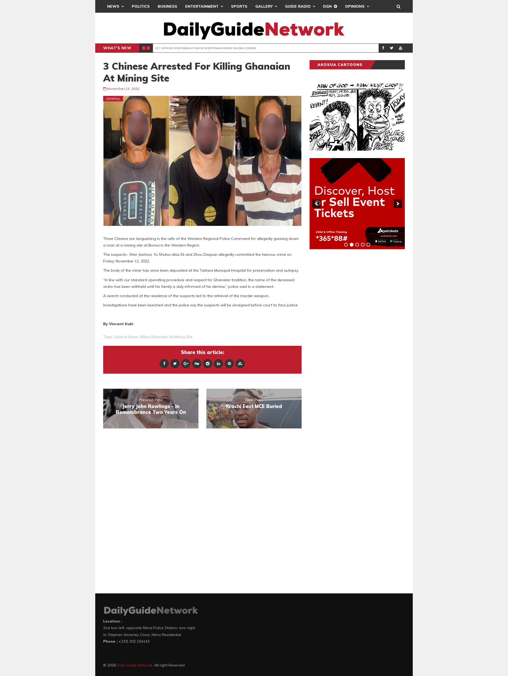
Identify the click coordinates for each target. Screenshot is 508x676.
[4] (363, 245)
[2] (351, 245)
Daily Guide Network (134, 665)
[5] (368, 245)
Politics (141, 6)
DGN (327, 6)
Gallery (264, 6)
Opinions (355, 6)
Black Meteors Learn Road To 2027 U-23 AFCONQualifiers (238, 48)
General (113, 99)
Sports (239, 6)
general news (126, 336)
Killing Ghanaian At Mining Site (166, 336)
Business (167, 6)
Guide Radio (298, 6)
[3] (357, 245)
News (113, 6)
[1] (346, 245)
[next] (398, 203)
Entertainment (202, 6)
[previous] (316, 203)
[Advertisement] (349, 336)
